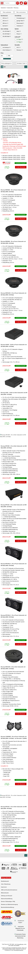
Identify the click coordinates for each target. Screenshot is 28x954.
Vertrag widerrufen (6, 877)
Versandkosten (20, 944)
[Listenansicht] (2, 67)
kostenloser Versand (20, 163)
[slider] (2, 59)
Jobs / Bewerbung (5, 884)
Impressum (4, 887)
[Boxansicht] (5, 67)
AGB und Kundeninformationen (9, 889)
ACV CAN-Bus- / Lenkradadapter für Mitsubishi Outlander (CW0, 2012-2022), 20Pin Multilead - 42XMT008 (13, 90)
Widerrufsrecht (5, 892)
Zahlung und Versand (6, 895)
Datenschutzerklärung (6, 898)
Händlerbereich (5, 881)
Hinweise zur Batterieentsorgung (9, 904)
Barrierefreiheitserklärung (7, 907)
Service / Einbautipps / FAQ (8, 901)
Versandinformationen (18, 950)
